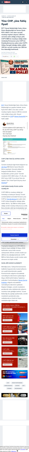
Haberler (3, 16)
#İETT (23, 385)
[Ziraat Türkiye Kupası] (23, 2)
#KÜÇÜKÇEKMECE (18, 388)
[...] (17, 56)
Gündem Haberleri (11, 16)
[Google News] (5, 56)
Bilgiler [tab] (9, 218)
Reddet (6, 213)
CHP (11, 116)
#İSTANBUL (9, 388)
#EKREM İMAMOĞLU (8, 385)
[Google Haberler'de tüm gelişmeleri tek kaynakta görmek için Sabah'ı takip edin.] (14, 375)
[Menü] (2, 2)
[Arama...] (26, 2)
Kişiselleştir (14, 239)
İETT (2, 105)
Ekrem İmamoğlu (19, 116)
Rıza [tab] (3, 218)
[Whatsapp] (14, 56)
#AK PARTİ (17, 385)
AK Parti (4, 167)
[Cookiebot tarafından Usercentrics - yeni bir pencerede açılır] (21, 215)
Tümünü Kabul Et (14, 235)
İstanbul (4, 183)
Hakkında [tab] (25, 218)
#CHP (8, 382)
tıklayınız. (13, 451)
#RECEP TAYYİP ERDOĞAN (17, 382)
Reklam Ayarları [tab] (17, 218)
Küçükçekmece (12, 199)
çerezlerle (22, 449)
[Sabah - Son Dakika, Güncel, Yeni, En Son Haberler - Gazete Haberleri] (7, 2)
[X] (11, 56)
